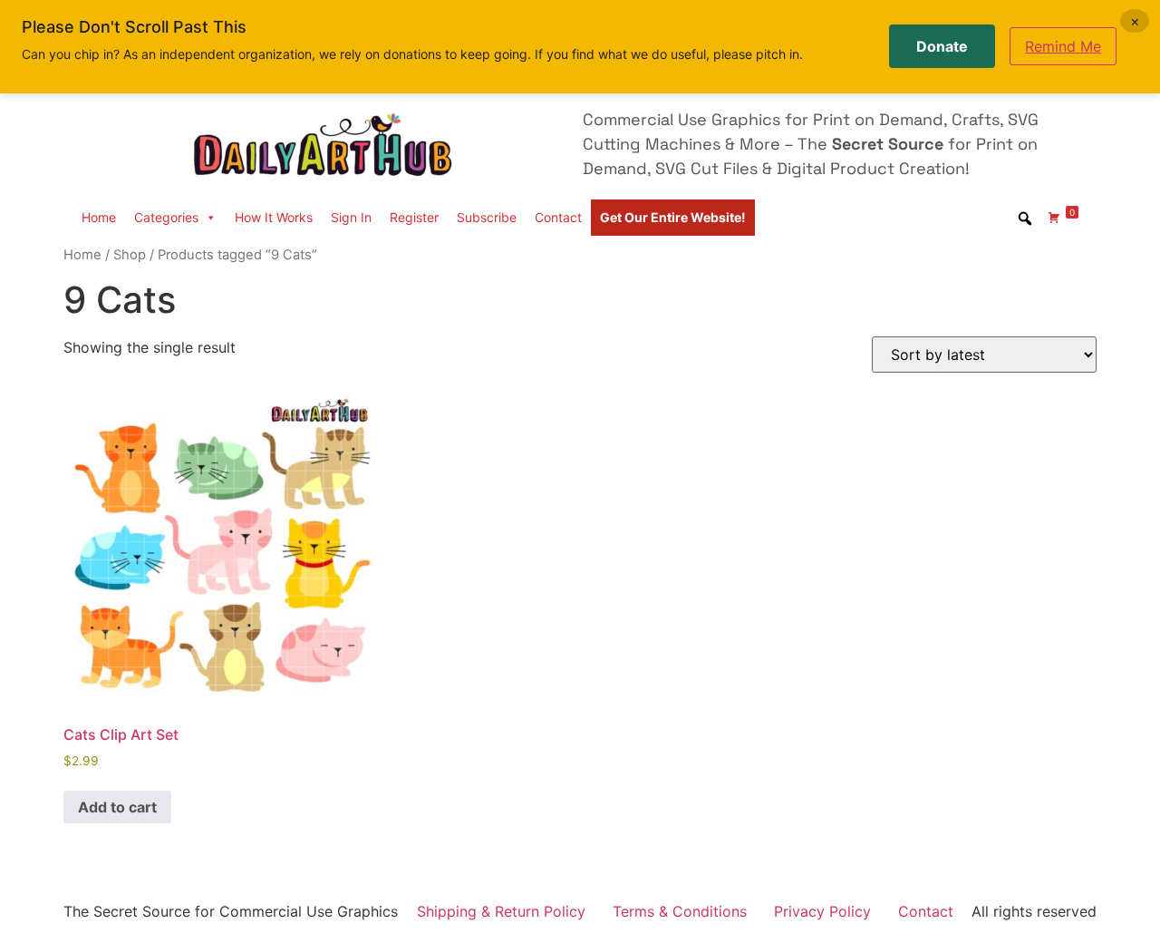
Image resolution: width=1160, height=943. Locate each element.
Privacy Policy (822, 911)
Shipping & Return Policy (501, 911)
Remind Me (1063, 46)
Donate (942, 46)
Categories (166, 217)
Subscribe (487, 217)
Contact (558, 217)
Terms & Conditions (680, 911)
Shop (129, 255)
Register (414, 217)
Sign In (351, 217)
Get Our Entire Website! (673, 217)
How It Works (274, 217)
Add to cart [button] (117, 807)
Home (99, 217)
